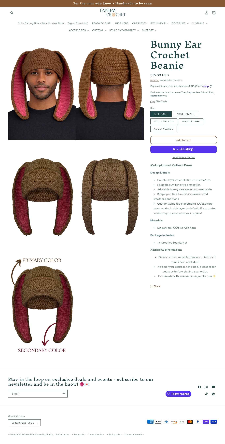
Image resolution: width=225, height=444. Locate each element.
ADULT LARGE (191, 121)
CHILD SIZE (161, 114)
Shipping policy (114, 434)
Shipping (154, 80)
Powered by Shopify (44, 434)
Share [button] (157, 286)
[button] (11, 12)
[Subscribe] (63, 393)
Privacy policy (79, 434)
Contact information (134, 434)
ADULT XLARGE (163, 128)
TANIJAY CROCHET (25, 434)
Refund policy (62, 434)
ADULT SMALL (185, 114)
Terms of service (96, 434)
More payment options (183, 157)
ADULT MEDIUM (164, 121)
